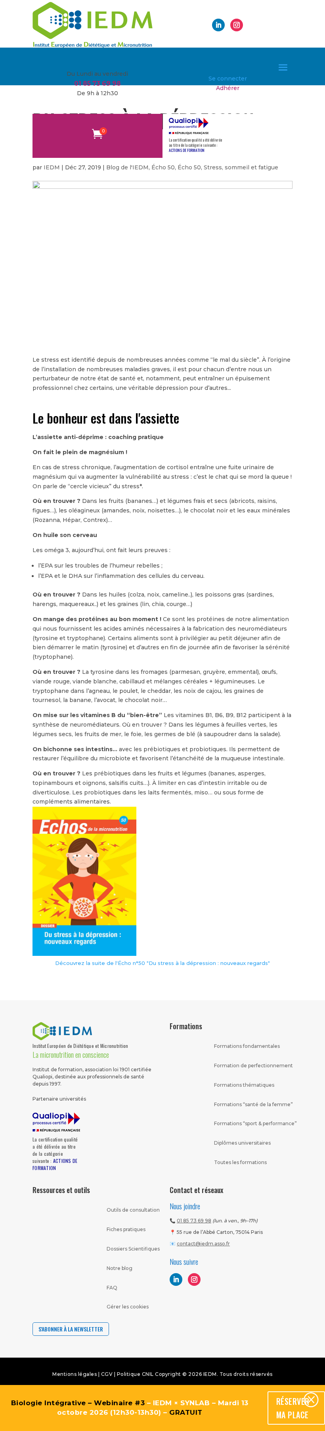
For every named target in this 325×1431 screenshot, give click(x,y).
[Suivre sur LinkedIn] (218, 25)
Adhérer (227, 88)
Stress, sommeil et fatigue (241, 167)
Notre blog (119, 1268)
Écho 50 (163, 167)
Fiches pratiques (126, 1229)
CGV (107, 1374)
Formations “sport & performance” (255, 1123)
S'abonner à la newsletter (70, 1329)
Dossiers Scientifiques (133, 1249)
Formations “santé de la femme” (253, 1104)
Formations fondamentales (247, 1046)
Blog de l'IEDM (127, 167)
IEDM (52, 167)
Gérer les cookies (128, 1307)
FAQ (112, 1288)
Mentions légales (74, 1374)
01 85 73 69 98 (194, 1221)
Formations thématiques (244, 1085)
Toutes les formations (240, 1162)
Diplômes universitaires (242, 1143)
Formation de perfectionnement (253, 1065)
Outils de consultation (133, 1210)
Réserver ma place (293, 1408)
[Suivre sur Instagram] (236, 25)
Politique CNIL (135, 1374)
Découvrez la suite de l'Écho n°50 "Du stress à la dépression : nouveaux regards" (162, 963)
